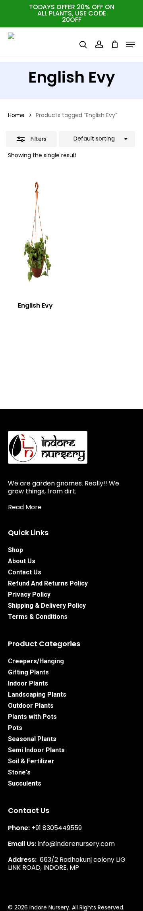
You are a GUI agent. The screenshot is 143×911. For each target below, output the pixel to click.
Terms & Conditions (38, 616)
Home (16, 115)
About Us (21, 561)
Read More (25, 507)
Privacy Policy (29, 594)
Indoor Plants (28, 683)
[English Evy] (38, 231)
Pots (15, 728)
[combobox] (97, 139)
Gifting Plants (28, 672)
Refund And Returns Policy (48, 583)
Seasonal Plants (32, 739)
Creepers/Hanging (36, 661)
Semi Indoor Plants (36, 750)
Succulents (24, 783)
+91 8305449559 (56, 827)
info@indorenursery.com (76, 843)
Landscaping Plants (37, 694)
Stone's (19, 772)
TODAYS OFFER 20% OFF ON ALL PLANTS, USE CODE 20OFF (71, 13)
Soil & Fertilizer (31, 761)
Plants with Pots (32, 716)
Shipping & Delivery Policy (47, 605)
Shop (15, 550)
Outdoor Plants (31, 705)
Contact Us (24, 572)
